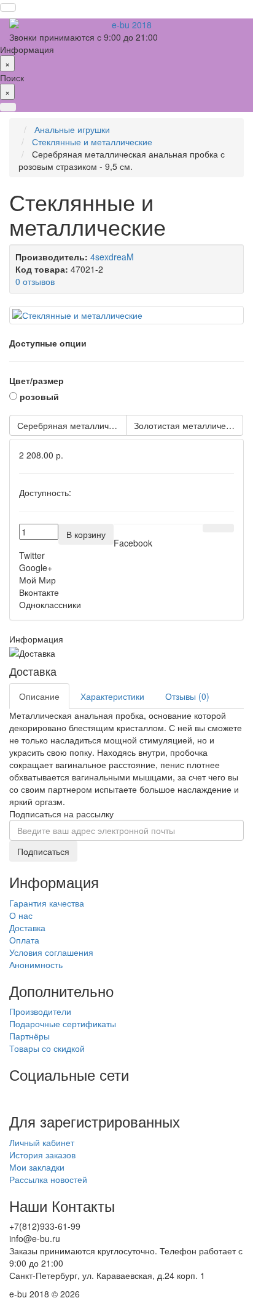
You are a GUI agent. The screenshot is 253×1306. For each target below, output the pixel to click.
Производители (40, 1011)
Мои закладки (36, 1167)
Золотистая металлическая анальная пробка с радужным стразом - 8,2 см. (188, 425)
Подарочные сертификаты (62, 1023)
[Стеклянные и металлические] (126, 315)
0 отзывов (35, 281)
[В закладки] (211, 528)
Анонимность (36, 964)
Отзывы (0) (187, 696)
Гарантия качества (46, 903)
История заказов (42, 1154)
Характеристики (112, 696)
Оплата (24, 940)
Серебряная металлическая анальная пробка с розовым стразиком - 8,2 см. (71, 425)
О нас (21, 915)
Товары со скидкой (47, 1048)
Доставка (27, 927)
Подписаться (43, 851)
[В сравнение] (226, 528)
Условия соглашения (51, 952)
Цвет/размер (36, 380)
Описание (39, 696)
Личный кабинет (41, 1142)
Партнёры (29, 1036)
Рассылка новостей (48, 1179)
